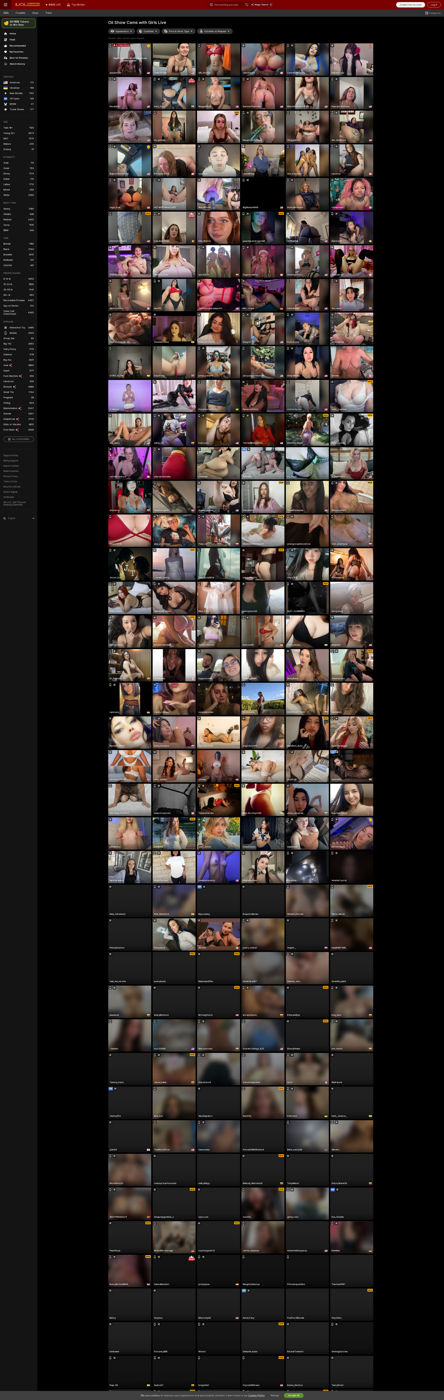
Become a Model (11, 487)
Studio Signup (10, 492)
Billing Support (10, 460)
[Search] (246, 4)
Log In (434, 4)
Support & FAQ (10, 455)
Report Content (11, 466)
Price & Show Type (179, 31)
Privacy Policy (10, 476)
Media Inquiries (11, 471)
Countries (149, 31)
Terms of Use (10, 481)
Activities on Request (215, 31)
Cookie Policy (256, 1395)
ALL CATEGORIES (20, 439)
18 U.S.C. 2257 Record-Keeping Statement (15, 503)
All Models (8, 497)
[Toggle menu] (5, 4)
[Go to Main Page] (27, 4)
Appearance (122, 31)
